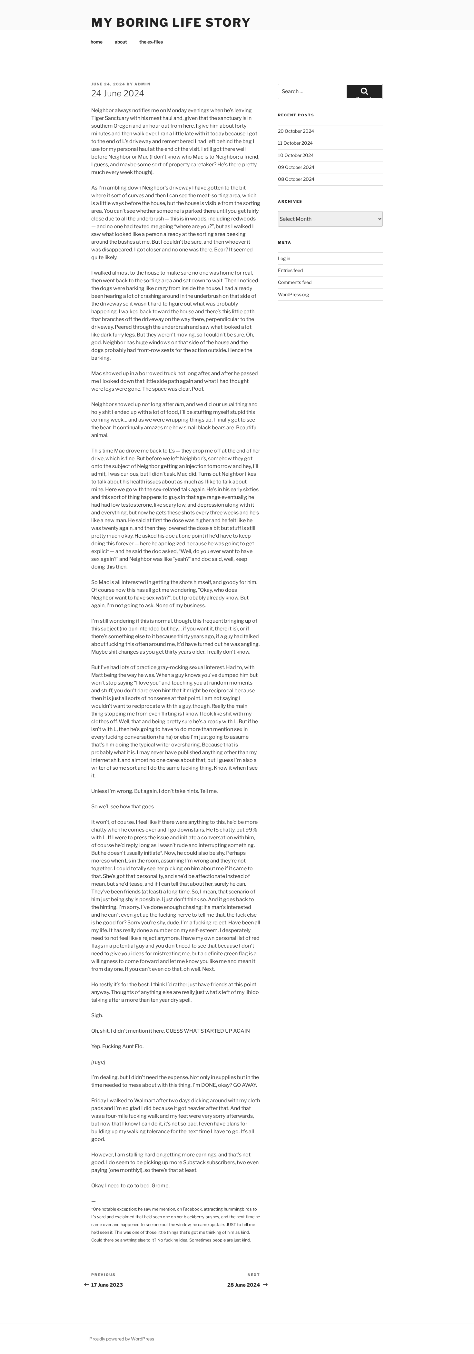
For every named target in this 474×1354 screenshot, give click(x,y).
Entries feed (290, 270)
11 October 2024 (295, 143)
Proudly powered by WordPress (121, 1338)
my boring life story (171, 22)
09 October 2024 (296, 167)
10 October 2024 (296, 155)
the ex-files (151, 41)
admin (142, 84)
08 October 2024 (296, 179)
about (121, 41)
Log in (284, 258)
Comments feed (294, 282)
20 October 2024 (296, 131)
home (97, 41)
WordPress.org (293, 294)
